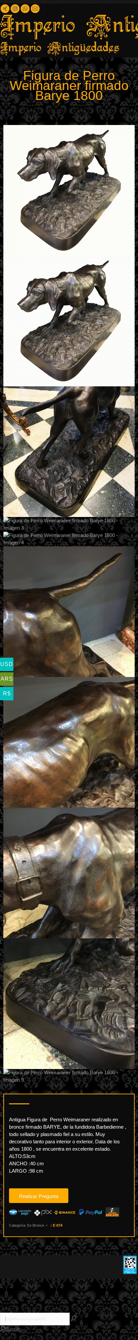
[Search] (73, 1318)
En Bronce (35, 1225)
